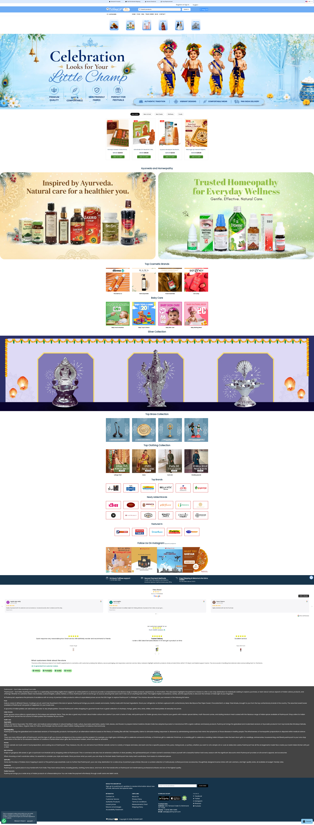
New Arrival (147, 114)
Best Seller (135, 114)
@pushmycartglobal (170, 543)
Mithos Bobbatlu (144, 149)
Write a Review (304, 596)
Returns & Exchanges (113, 807)
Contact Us (110, 797)
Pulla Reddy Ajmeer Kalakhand (117, 149)
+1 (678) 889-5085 (170, 810)
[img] (157, 628)
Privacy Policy (137, 799)
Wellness (170, 114)
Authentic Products (113, 802)
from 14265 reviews (156, 630)
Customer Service (112, 799)
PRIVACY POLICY (20, 821)
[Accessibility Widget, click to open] (311, 577)
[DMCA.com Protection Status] (184, 798)
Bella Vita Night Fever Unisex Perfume (196, 149)
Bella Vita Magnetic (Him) (170, 149)
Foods (180, 114)
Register (179, 5)
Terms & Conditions (139, 802)
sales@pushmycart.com (172, 812)
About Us (135, 797)
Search (186, 9)
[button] (167, 160)
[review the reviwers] (101, 602)
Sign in (186, 5)
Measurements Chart (140, 804)
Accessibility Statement (114, 810)
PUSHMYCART (118, 9)
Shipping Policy (137, 807)
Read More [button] (9, 610)
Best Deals (159, 114)
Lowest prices (111, 804)
